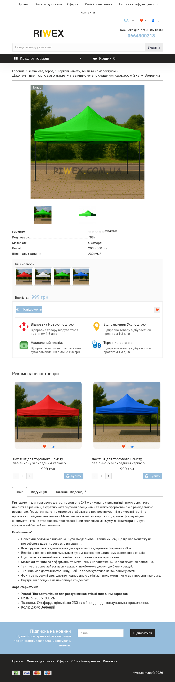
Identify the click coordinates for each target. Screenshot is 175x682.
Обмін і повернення (98, 4)
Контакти (87, 12)
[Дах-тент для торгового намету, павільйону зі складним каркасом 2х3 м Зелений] (42, 214)
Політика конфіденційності (137, 4)
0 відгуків (111, 230)
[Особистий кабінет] (156, 20)
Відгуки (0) (39, 492)
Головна (18, 71)
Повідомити (32, 309)
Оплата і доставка (48, 4)
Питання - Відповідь (70, 491)
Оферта (72, 4)
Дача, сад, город (41, 71)
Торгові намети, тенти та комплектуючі (87, 71)
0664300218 (141, 36)
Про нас (23, 4)
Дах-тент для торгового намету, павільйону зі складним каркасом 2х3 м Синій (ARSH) (119, 463)
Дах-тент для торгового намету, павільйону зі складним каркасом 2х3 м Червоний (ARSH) (40, 463)
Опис (19, 492)
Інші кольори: (25, 264)
